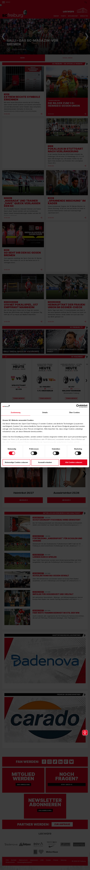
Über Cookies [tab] (74, 412)
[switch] (34, 453)
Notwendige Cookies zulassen (16, 462)
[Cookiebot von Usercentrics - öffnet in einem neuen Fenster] (77, 406)
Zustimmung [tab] (16, 412)
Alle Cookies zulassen (73, 462)
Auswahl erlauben (45, 462)
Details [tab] (45, 412)
